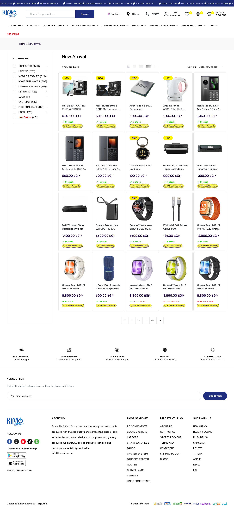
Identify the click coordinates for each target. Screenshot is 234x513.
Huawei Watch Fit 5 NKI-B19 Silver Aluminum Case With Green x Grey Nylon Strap (175, 287)
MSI (195, 470)
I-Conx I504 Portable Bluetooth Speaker (108, 287)
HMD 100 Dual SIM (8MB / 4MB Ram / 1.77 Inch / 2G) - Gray (108, 167)
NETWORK (138, 25)
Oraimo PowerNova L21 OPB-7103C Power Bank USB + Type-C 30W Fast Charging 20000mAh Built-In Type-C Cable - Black (108, 227)
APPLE (197, 459)
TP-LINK (197, 453)
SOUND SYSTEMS (137, 431)
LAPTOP (32, 25)
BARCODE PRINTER (138, 459)
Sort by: (192, 66)
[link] (85, 81)
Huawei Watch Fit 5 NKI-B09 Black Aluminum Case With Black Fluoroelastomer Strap (209, 287)
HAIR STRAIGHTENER (139, 481)
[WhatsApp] (36, 441)
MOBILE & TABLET (55, 25)
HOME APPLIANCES (84, 25)
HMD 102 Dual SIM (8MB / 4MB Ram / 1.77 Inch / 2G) (73, 167)
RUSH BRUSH (200, 437)
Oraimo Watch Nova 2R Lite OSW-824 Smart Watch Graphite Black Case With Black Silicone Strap (142, 227)
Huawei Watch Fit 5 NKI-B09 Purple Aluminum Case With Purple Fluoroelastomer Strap (142, 287)
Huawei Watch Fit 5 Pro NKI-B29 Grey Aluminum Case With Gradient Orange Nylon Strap (209, 227)
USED (212, 25)
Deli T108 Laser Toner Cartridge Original (206, 167)
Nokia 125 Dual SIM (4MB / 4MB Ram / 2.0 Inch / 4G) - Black (209, 107)
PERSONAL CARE (192, 25)
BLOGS (164, 459)
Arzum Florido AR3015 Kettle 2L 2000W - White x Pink (175, 107)
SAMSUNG (199, 442)
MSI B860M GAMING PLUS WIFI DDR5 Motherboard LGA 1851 (74, 107)
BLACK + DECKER (203, 431)
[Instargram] (16, 441)
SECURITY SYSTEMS (163, 25)
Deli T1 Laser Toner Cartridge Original (73, 227)
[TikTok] (30, 441)
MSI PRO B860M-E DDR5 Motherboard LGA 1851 (107, 107)
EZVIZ (196, 464)
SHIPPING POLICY (170, 453)
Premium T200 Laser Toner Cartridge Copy (175, 167)
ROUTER (132, 464)
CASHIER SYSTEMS (114, 25)
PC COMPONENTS (137, 426)
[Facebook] (9, 441)
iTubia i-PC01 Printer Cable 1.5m (175, 227)
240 (153, 320)
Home (22, 43)
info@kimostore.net (63, 453)
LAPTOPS (132, 437)
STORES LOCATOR (170, 437)
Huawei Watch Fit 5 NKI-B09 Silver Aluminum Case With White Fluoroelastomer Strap (74, 287)
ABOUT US (166, 426)
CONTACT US (168, 431)
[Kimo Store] (10, 14)
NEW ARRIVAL (200, 426)
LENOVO (197, 448)
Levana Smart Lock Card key (141, 167)
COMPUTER (14, 25)
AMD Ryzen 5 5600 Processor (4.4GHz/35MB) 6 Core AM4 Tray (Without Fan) (141, 107)
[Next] (160, 320)
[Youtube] (23, 441)
